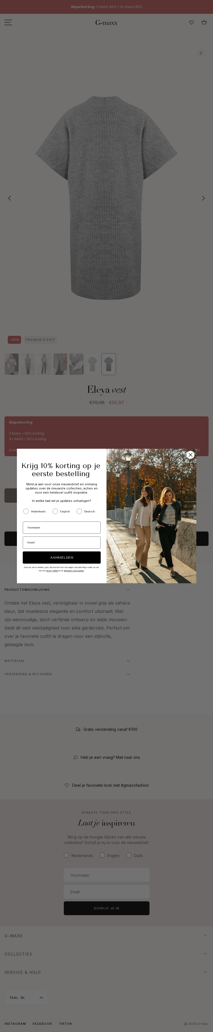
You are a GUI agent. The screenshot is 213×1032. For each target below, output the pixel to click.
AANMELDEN (61, 557)
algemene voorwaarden (74, 570)
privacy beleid (52, 570)
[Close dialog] (190, 455)
